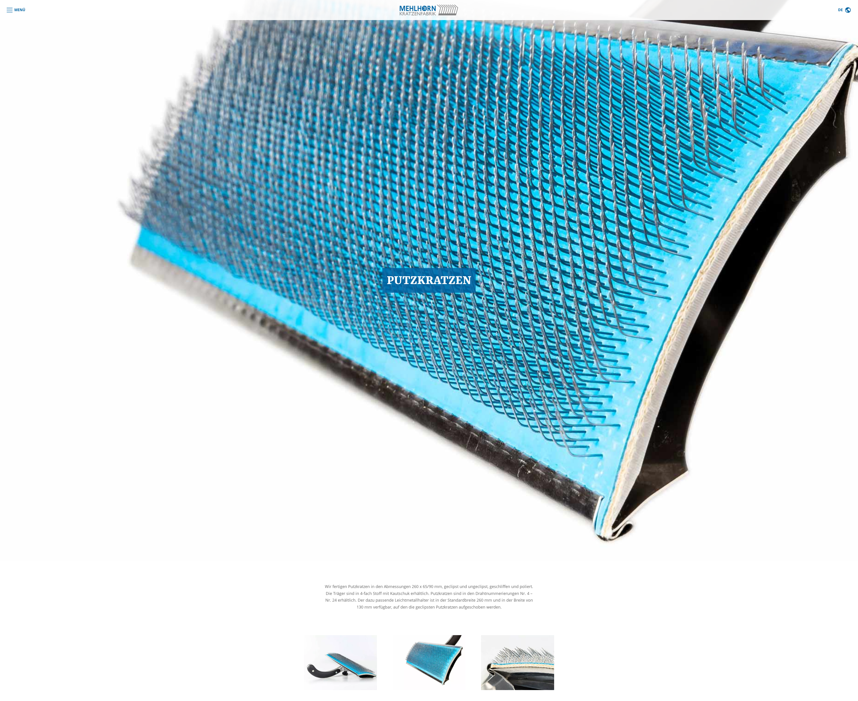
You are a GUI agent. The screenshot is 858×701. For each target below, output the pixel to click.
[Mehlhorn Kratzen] (429, 10)
